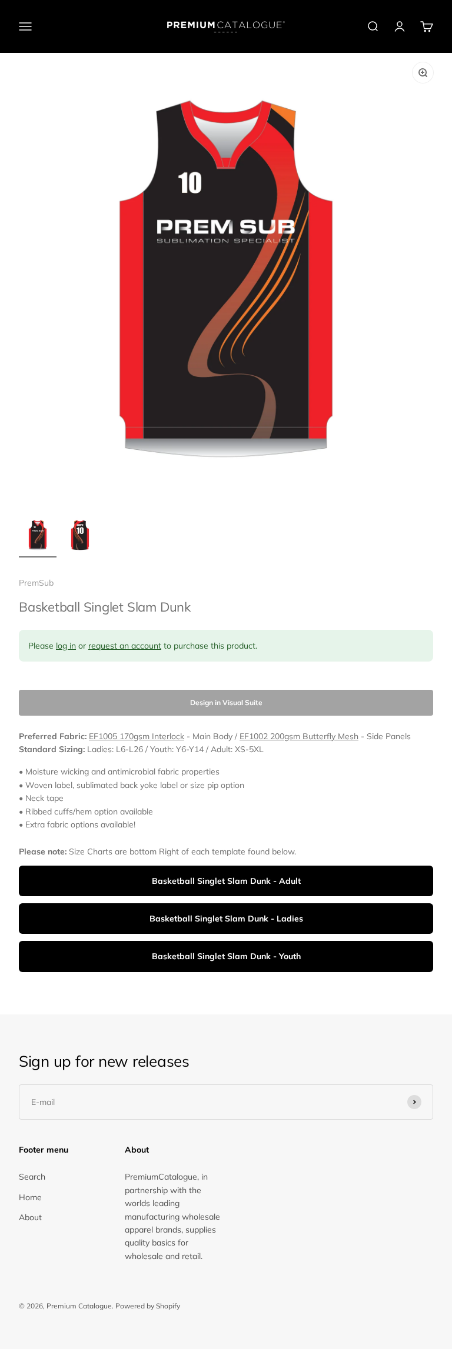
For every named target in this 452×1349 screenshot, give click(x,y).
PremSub (36, 582)
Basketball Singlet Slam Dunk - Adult (226, 881)
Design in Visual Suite (226, 702)
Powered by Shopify (147, 1305)
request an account (124, 645)
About (30, 1217)
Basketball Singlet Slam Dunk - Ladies (226, 918)
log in (66, 645)
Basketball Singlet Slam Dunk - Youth (226, 956)
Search (32, 1176)
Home (30, 1197)
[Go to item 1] (37, 536)
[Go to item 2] (80, 536)
